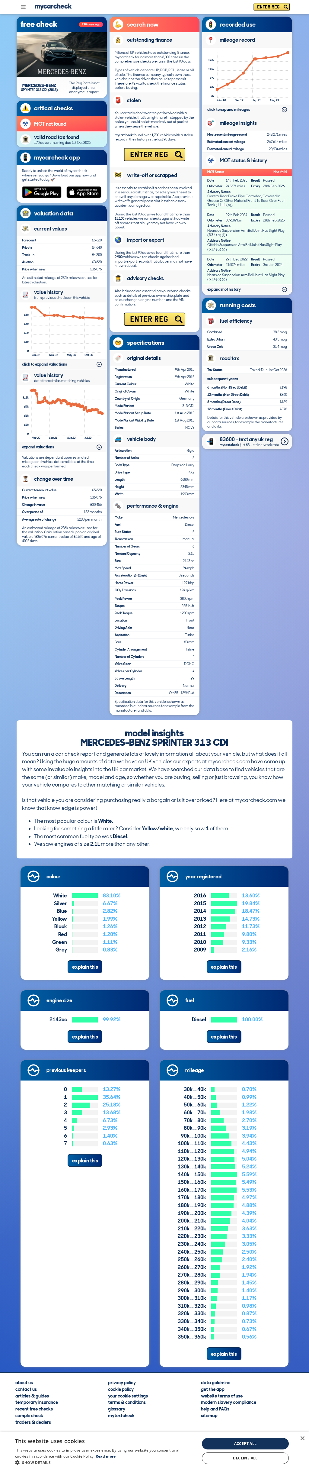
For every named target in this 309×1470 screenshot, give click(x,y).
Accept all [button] (245, 1443)
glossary (116, 1408)
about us (24, 1382)
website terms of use (222, 1395)
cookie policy (121, 1389)
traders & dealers (33, 1421)
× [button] (302, 1438)
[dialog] (154, 1451)
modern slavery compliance (228, 1402)
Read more (106, 1456)
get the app (213, 1389)
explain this (85, 967)
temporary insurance (36, 1402)
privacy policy (122, 1382)
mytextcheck (121, 1415)
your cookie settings (128, 1395)
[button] (104, 1462)
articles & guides (32, 1395)
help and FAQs (215, 1408)
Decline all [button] (245, 1458)
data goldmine (215, 1382)
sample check (29, 1415)
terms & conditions (127, 1402)
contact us (26, 1389)
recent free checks (34, 1408)
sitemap (209, 1415)
